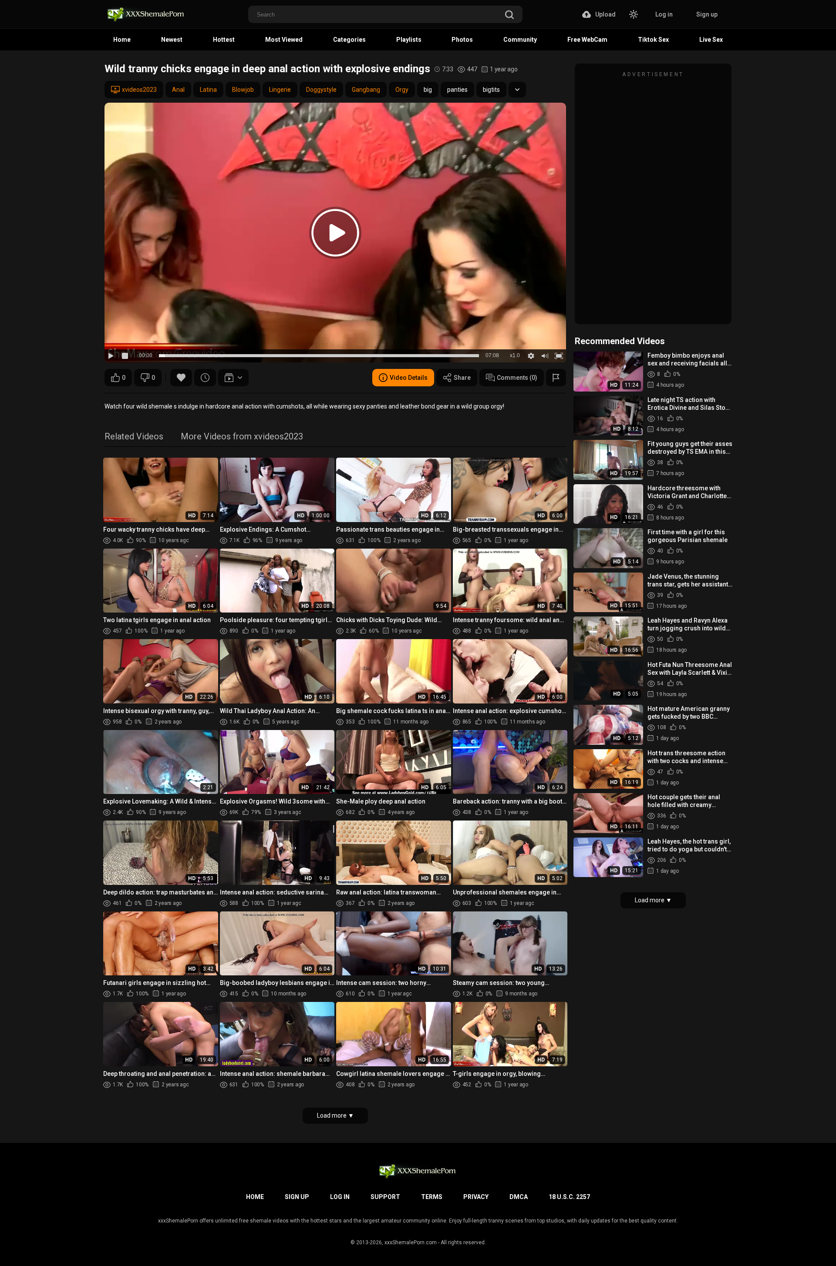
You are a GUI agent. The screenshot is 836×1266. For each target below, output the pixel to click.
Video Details (409, 377)
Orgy (401, 89)
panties (457, 89)
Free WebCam (587, 39)
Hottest (224, 39)
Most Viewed (284, 39)
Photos (462, 39)
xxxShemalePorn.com (410, 1242)
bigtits (491, 89)
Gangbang (366, 89)
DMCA (518, 1196)
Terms (431, 1196)
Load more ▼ (335, 1115)
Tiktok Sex (653, 39)
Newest (171, 39)
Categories (349, 39)
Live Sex (711, 39)
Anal (178, 89)
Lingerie (280, 89)
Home (122, 39)
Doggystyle (321, 89)
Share (462, 377)
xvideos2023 (139, 89)
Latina (208, 89)
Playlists (408, 39)
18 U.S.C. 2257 (569, 1196)
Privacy (476, 1196)
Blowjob (243, 89)
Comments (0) (517, 377)
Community (520, 39)
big (428, 89)
